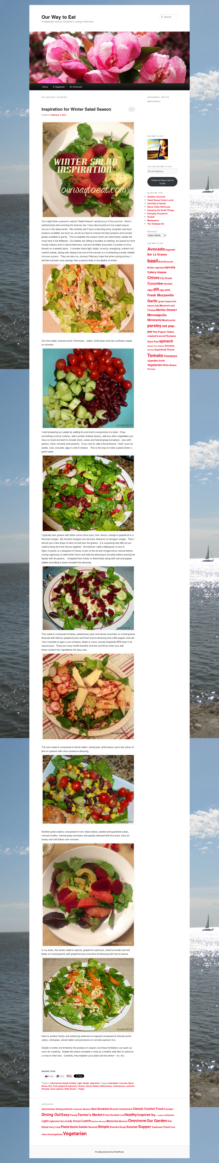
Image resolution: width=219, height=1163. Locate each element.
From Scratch (111, 1115)
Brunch (114, 1109)
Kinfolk (150, 216)
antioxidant (113, 1083)
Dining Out (51, 1114)
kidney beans (106, 1086)
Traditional (157, 1127)
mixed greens (119, 1086)
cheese (161, 272)
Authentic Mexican (82, 1109)
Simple (103, 1126)
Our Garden (157, 1120)
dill (156, 289)
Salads (86, 1083)
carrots (169, 267)
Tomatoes (170, 356)
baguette (170, 249)
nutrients (130, 1086)
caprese (159, 267)
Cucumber (155, 283)
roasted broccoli (156, 336)
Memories (112, 1121)
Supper (144, 1126)
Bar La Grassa (157, 254)
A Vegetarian (59, 86)
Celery (151, 272)
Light (79, 1083)
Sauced (92, 1127)
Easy (65, 1114)
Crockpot (168, 1108)
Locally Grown (72, 1121)
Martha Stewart (166, 310)
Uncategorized (55, 1134)
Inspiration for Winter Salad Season (76, 109)
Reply (80, 1088)
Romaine (46, 1088)
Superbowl (160, 349)
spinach (59, 1088)
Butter (150, 267)
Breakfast (103, 1109)
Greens (81, 1086)
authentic (68, 1108)
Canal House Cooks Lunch (160, 199)
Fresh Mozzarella (160, 295)
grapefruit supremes (67, 1086)
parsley (154, 325)
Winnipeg (151, 369)
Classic (138, 1108)
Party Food (54, 1127)
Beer (94, 1109)
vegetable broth (156, 360)
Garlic (152, 300)
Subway (150, 350)
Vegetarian (95, 1083)
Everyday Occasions (157, 213)
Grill (122, 1115)
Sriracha (169, 345)
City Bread (166, 278)
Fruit (55, 1086)
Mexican (123, 1121)
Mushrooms (168, 320)
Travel (166, 1127)
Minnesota (154, 320)
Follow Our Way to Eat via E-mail (162, 182)
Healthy (72, 1083)
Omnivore (137, 1120)
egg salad (165, 290)
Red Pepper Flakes (163, 331)
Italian (161, 1115)
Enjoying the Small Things (160, 210)
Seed (53, 1088)
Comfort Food (153, 1109)
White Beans (70, 1088)
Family (73, 1115)
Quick (74, 1127)
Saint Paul (153, 341)
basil (152, 260)
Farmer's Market (90, 1114)
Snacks (114, 1127)
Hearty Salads (92, 1086)
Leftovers (169, 1115)
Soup (122, 1127)
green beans (165, 301)
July (156, 305)
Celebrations (125, 1108)
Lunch (86, 1120)
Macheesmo (153, 220)
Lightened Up (56, 1121)
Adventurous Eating (59, 1083)
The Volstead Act (155, 223)
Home (45, 86)
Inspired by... (147, 1114)
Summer (132, 1127)
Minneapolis (157, 314)
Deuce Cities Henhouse (158, 206)
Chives (153, 277)
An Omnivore (76, 86)
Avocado (123, 1083)
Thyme (170, 349)
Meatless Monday (98, 1121)
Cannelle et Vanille (156, 203)
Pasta (65, 1126)
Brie (50, 1086)
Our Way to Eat (59, 16)
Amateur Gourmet (156, 196)
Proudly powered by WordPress (109, 1151)
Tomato (155, 355)
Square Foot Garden (155, 346)
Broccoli (168, 261)
